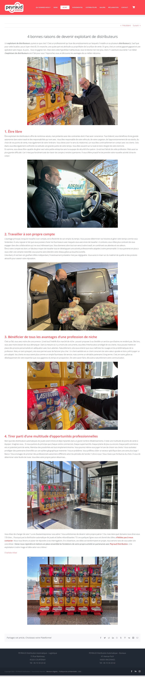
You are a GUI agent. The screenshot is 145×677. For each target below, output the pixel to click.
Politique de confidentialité (68, 671)
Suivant (136, 25)
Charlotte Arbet (11, 552)
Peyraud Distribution (119, 544)
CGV (79, 671)
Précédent (126, 25)
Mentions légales (52, 671)
